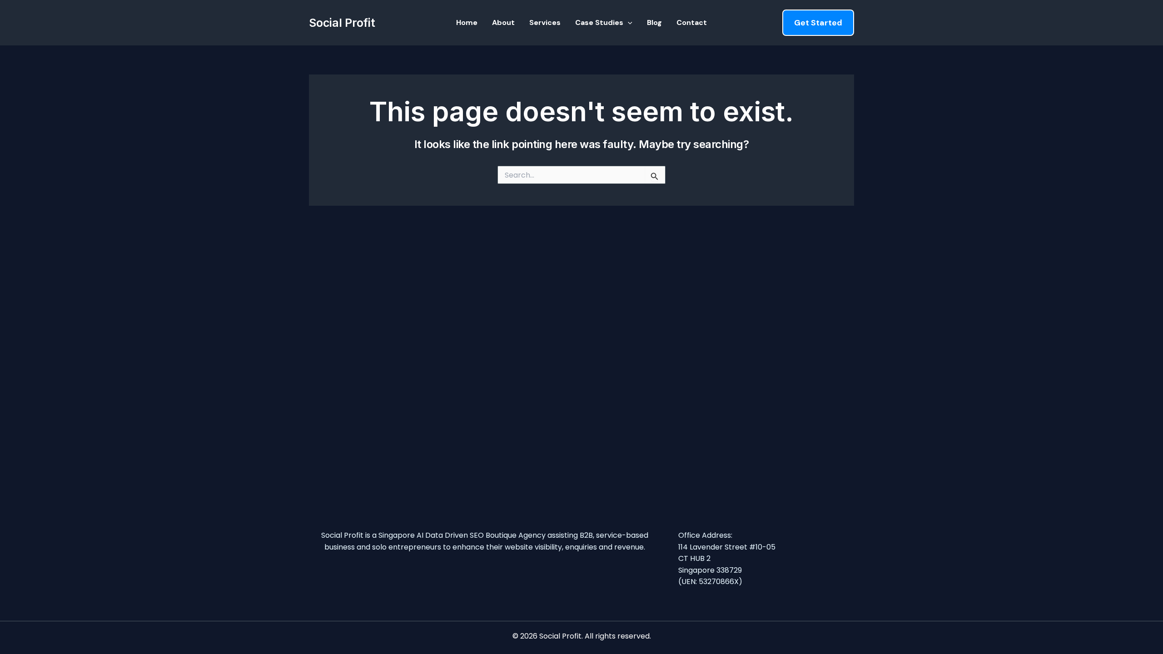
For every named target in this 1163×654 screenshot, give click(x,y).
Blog (654, 22)
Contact (691, 22)
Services (545, 22)
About (503, 22)
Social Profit (342, 23)
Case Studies (599, 22)
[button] (627, 23)
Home (466, 22)
